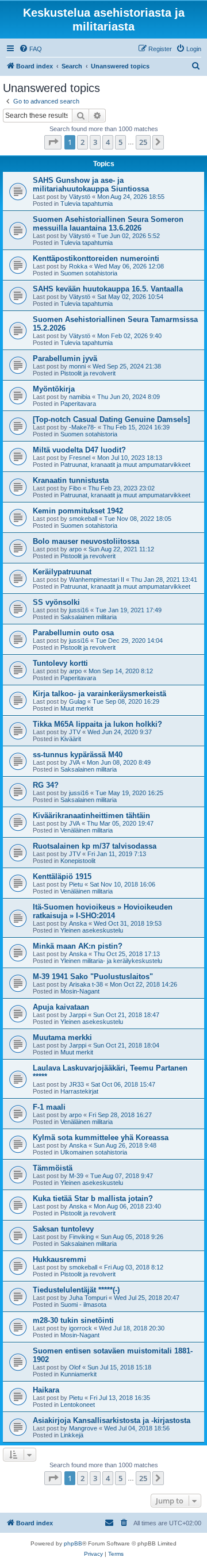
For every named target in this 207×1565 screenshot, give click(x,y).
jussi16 (79, 610)
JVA (74, 762)
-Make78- (82, 427)
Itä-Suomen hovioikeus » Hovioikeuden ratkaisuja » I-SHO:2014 (102, 911)
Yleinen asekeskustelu (91, 930)
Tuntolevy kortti (60, 663)
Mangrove (83, 1428)
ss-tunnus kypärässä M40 (77, 754)
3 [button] (95, 142)
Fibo (75, 488)
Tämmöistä (52, 1168)
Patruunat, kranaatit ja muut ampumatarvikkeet (125, 464)
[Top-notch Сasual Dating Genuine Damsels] (111, 419)
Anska (78, 923)
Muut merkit (76, 708)
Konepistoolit (77, 860)
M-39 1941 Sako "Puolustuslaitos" (93, 976)
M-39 (76, 1175)
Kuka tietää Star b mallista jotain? (93, 1198)
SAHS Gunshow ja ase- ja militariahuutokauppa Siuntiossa (91, 184)
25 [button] (143, 142)
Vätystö (79, 196)
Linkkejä (71, 1435)
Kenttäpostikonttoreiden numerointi (96, 258)
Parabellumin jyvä (65, 358)
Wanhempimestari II (96, 579)
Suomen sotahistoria (88, 273)
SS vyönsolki (56, 602)
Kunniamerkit (78, 1374)
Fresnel (79, 457)
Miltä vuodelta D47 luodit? (79, 450)
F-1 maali (49, 1107)
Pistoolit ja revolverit (88, 373)
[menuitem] (30, 49)
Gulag (77, 701)
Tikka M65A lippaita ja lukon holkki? (97, 724)
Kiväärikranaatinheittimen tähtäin (91, 815)
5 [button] (120, 142)
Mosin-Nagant (79, 991)
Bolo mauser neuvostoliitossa (86, 541)
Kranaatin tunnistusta (71, 480)
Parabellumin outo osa (73, 632)
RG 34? (46, 785)
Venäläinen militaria (86, 830)
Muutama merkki (62, 1037)
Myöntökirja (54, 389)
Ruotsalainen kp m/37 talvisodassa (94, 846)
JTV (74, 731)
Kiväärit (70, 738)
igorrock (80, 1328)
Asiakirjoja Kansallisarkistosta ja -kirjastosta (111, 1420)
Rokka (78, 266)
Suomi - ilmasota (83, 1304)
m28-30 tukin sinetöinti (73, 1320)
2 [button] (82, 142)
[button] (53, 142)
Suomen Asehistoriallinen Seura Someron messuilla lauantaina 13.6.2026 (108, 223)
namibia (79, 396)
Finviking (81, 1236)
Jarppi (77, 1014)
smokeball (83, 518)
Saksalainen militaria (88, 616)
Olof (74, 1367)
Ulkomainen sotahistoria (93, 1152)
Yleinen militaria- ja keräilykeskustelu (111, 960)
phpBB (73, 1543)
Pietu (76, 884)
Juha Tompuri (88, 1297)
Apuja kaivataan (61, 1007)
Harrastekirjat (79, 1091)
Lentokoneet (77, 1404)
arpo (75, 549)
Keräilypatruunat (62, 571)
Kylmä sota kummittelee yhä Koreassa (100, 1137)
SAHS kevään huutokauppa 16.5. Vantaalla (108, 289)
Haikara (46, 1390)
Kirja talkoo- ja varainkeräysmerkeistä (99, 693)
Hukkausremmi (59, 1259)
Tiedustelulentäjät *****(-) (76, 1290)
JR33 (76, 1084)
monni (77, 366)
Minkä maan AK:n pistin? (77, 946)
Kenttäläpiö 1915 (62, 876)
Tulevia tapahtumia (86, 203)
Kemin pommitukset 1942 (78, 511)
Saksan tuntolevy (63, 1229)
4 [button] (108, 142)
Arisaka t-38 (86, 984)
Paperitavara (78, 403)
